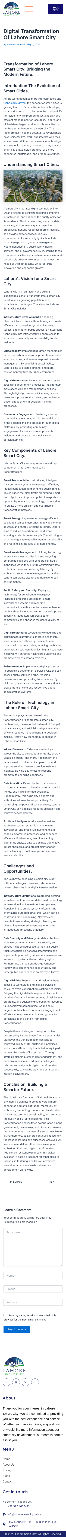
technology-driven (15, 103)
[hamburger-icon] (29, 8)
